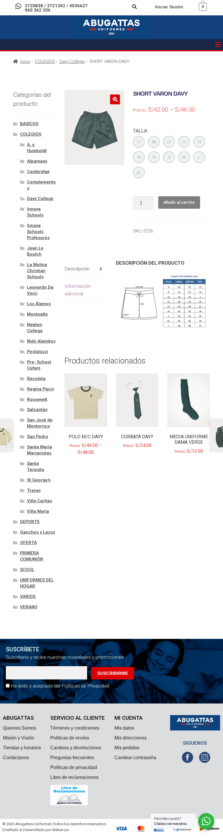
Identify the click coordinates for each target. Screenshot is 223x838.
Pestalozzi (37, 351)
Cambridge (38, 171)
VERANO (28, 607)
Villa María (38, 511)
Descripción (77, 269)
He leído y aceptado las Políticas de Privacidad (60, 686)
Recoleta (36, 378)
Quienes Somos (19, 728)
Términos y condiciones (74, 728)
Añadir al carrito (179, 202)
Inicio (25, 61)
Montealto (37, 314)
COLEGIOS (45, 61)
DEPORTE (30, 521)
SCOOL (27, 569)
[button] (218, 44)
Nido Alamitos (41, 341)
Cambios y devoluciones (75, 747)
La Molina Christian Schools (37, 270)
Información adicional (77, 290)
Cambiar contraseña (135, 757)
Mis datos (124, 728)
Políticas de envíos (69, 737)
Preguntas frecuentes (72, 757)
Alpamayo (37, 161)
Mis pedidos (126, 747)
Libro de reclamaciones (74, 777)
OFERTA (28, 542)
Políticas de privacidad (73, 767)
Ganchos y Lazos (37, 532)
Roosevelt (37, 399)
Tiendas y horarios (22, 747)
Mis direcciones (130, 737)
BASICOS (29, 123)
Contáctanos (16, 757)
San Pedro (37, 436)
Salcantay (37, 409)
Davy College (72, 61)
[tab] (85, 269)
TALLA (140, 131)
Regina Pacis (40, 389)
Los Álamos (39, 303)
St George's (39, 480)
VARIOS (27, 596)
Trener (34, 490)
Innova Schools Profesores (38, 231)
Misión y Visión (18, 737)
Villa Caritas (39, 500)
